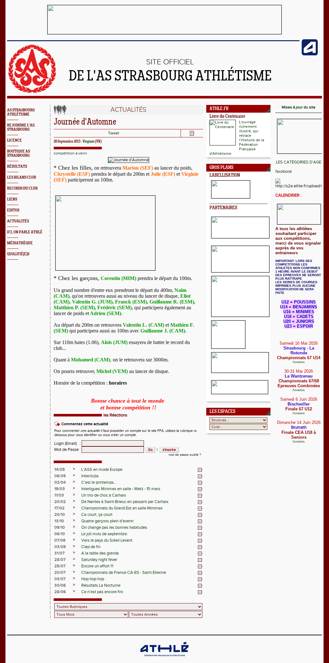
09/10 (59, 527)
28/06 (60, 591)
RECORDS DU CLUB (22, 188)
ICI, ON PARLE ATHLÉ (24, 232)
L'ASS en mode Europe (101, 469)
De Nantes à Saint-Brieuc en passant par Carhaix (124, 501)
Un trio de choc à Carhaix (103, 495)
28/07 (60, 559)
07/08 (60, 540)
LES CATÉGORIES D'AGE (298, 162)
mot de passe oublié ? (185, 455)
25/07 (60, 566)
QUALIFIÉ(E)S (18, 254)
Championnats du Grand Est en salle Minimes (122, 508)
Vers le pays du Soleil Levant (106, 540)
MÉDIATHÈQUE (20, 243)
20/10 (59, 514)
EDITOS (13, 210)
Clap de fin (91, 546)
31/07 (59, 553)
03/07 (60, 579)
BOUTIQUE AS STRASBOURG (18, 153)
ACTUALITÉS (18, 221)
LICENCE (14, 140)
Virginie (88, 142)
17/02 (59, 508)
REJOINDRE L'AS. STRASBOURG (21, 127)
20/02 (60, 501)
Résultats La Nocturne (100, 585)
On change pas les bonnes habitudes (114, 527)
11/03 (59, 495)
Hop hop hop (92, 579)
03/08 (60, 546)
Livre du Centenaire (227, 116)
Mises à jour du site (299, 107)
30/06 (60, 585)
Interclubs (90, 476)
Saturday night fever (99, 559)
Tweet (113, 133)
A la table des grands (100, 553)
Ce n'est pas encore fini (102, 591)
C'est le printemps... (99, 482)
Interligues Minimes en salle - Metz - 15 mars (120, 488)
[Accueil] (32, 91)
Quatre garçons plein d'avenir (107, 521)
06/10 (59, 534)
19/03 (59, 488)
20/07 (60, 572)
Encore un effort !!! (97, 566)
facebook (283, 171)
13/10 (59, 521)
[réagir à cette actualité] (200, 469)
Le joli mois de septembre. (104, 534)
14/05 (59, 469)
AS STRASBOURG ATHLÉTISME (21, 112)
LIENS (12, 199)
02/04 (60, 482)
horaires (299, 362)
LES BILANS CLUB (21, 177)
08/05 (60, 476)
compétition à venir (70, 153)
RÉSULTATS (17, 166)
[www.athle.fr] (310, 54)
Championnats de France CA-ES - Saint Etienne (123, 572)
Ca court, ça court (96, 514)
